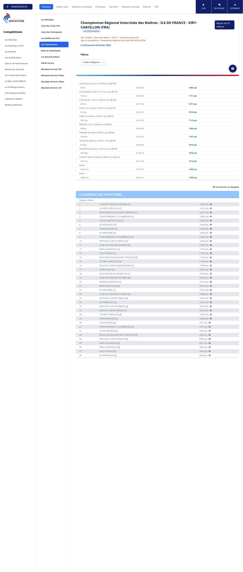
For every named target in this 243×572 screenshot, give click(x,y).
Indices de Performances (16, 63)
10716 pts (204, 281)
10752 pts (204, 277)
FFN (156, 6)
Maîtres (147, 6)
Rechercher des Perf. (14, 69)
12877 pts (204, 212)
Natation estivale (131, 6)
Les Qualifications (13, 57)
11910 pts (204, 249)
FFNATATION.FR (19, 6)
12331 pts (204, 237)
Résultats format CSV (51, 87)
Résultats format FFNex (52, 75)
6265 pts (203, 355)
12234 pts (204, 241)
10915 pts (204, 269)
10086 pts (204, 318)
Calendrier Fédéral (13, 99)
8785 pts (203, 339)
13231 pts (204, 208)
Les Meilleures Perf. (50, 38)
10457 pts (204, 298)
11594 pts (204, 261)
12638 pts (204, 220)
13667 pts (204, 204)
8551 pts (203, 343)
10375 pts (204, 302)
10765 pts (204, 273)
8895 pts (203, 335)
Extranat (235, 8)
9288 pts (203, 330)
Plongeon (100, 6)
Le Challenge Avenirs (15, 87)
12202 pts (204, 245)
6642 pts (203, 351)
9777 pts (203, 322)
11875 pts (204, 253)
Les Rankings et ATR (14, 45)
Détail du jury (47, 63)
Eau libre (113, 6)
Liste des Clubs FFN (50, 25)
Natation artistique (82, 6)
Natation (46, 6)
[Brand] (17, 18)
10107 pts (204, 314)
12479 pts (204, 228)
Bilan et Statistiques (50, 50)
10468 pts (204, 294)
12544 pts (204, 224)
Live (204, 8)
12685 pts (204, 216)
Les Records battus (50, 56)
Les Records (10, 51)
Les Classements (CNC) (15, 75)
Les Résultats (11, 39)
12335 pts (204, 232)
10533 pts (204, 286)
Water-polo (62, 6)
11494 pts (204, 265)
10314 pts (204, 306)
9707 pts (203, 326)
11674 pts (204, 257)
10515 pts (204, 290)
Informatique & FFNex (15, 93)
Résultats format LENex (52, 81)
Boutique (219, 8)
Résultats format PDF (51, 69)
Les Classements (49, 44)
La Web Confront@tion (15, 81)
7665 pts (203, 347)
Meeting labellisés (13, 104)
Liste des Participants (51, 32)
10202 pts (204, 310)
